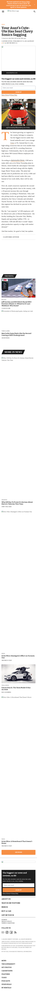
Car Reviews (7, 971)
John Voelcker (6, 506)
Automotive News (17, 160)
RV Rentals (6, 988)
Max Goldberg (6, 692)
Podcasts (6, 981)
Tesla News (5, 685)
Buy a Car (6, 911)
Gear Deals (6, 984)
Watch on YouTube (11, 903)
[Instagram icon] (7, 932)
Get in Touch (8, 915)
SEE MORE (18, 852)
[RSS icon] (15, 932)
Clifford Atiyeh (7, 41)
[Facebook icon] (11, 932)
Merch (5, 907)
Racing (4, 299)
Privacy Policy (26, 2)
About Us (6, 899)
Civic (12, 143)
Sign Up (19, 92)
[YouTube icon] (3, 932)
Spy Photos (7, 967)
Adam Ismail (6, 338)
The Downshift (8, 964)
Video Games (6, 331)
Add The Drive (11, 43)
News (3, 24)
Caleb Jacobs (6, 308)
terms (27, 947)
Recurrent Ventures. (11, 939)
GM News (4, 499)
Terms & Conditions (8, 923)
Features (6, 974)
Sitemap (4, 919)
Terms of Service (5, 95)
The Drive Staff (7, 660)
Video (4, 977)
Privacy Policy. (13, 95)
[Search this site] (34, 11)
